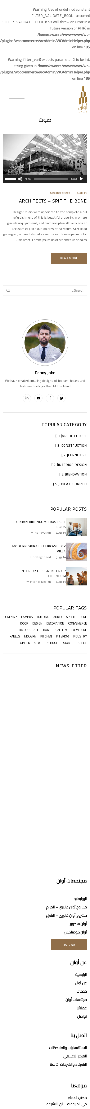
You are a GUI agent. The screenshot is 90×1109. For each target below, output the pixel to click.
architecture (76, 617)
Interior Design (40, 581)
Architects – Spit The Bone (53, 200)
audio (57, 617)
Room (66, 642)
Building (43, 617)
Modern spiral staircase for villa (39, 549)
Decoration (55, 623)
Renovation (43, 532)
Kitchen (46, 636)
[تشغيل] (81, 179)
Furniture (79, 629)
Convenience (77, 623)
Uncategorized (60, 192)
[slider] (11, 178)
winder (24, 642)
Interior (62, 636)
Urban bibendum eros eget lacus (41, 524)
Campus (27, 617)
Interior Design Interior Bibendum (43, 573)
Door (24, 623)
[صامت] (20, 179)
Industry (80, 636)
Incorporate (29, 629)
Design (37, 623)
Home (47, 629)
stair (38, 642)
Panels (15, 636)
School (52, 642)
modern (30, 636)
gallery (61, 629)
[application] (45, 179)
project (81, 642)
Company (10, 617)
